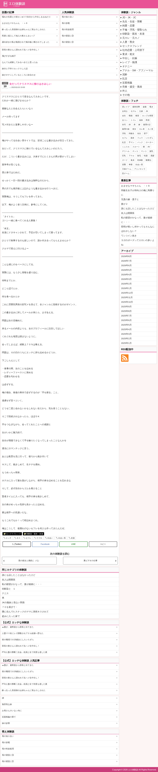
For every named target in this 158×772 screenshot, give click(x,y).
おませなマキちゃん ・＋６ (15, 23)
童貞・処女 (128, 54)
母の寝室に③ (68, 36)
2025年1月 (126, 343)
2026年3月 (126, 279)
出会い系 (62, 538)
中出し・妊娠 (129, 58)
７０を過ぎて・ (10, 607)
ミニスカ (125, 147)
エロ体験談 (133, 770)
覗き (151, 107)
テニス (5, 593)
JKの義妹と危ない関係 (13, 602)
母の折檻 (66, 23)
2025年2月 (126, 338)
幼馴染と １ (8, 589)
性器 (146, 156)
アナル (131, 156)
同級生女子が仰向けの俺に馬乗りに (137, 192)
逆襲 (124, 164)
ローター (149, 142)
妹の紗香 (6, 723)
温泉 (141, 120)
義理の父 (147, 124)
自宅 (124, 124)
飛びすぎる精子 (9, 56)
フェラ (140, 138)
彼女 (134, 129)
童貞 (132, 160)
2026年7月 (126, 261)
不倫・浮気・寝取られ (134, 29)
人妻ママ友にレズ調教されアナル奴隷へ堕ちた (22, 633)
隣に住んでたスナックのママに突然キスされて (25, 611)
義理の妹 (125, 129)
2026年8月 (126, 256)
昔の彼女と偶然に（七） (29, 561)
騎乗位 (148, 160)
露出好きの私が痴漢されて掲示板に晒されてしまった (25, 42)
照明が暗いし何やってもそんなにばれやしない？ (137, 228)
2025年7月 (126, 315)
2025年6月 (126, 320)
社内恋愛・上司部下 (133, 50)
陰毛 (139, 156)
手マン (131, 142)
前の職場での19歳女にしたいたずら (18, 640)
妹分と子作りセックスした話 (15, 69)
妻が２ (124, 204)
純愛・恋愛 (128, 25)
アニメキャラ (139, 169)
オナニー (127, 66)
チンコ (135, 151)
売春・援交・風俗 (132, 86)
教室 (137, 116)
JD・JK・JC (129, 17)
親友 (132, 138)
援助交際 (136, 107)
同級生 (131, 133)
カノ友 (150, 129)
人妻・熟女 (128, 41)
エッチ (8, 538)
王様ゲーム (126, 169)
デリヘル (125, 151)
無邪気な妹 (7, 704)
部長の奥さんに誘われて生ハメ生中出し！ (21, 50)
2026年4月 (126, 274)
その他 (126, 94)
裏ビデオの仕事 (90, 561)
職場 (130, 116)
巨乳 (124, 156)
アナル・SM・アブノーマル (137, 70)
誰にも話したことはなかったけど (18, 575)
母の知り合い (68, 17)
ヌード (125, 160)
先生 (139, 133)
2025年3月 (126, 334)
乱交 (124, 78)
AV (149, 147)
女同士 (125, 111)
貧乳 (151, 151)
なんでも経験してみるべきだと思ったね (20, 62)
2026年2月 (126, 283)
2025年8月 (126, 311)
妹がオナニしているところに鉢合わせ (19, 75)
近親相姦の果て (9, 717)
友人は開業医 (8, 579)
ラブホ (39, 538)
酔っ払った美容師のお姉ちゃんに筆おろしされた (23, 29)
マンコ (144, 151)
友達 (73, 538)
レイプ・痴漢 (129, 62)
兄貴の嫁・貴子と (130, 199)
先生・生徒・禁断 (132, 21)
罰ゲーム (125, 173)
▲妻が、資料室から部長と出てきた (18, 627)
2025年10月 (127, 302)
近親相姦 (127, 82)
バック (140, 142)
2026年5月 (126, 270)
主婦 (141, 111)
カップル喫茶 (147, 116)
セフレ (28, 538)
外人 (124, 90)
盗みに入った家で (11, 616)
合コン (125, 120)
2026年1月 (126, 288)
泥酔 (124, 74)
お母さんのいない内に (12, 711)
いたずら (149, 138)
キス (18, 538)
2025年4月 (126, 329)
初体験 (140, 160)
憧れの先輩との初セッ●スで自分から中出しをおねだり (26, 17)
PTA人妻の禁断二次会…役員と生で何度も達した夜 (24, 652)
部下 (146, 133)
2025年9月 (126, 306)
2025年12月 (127, 293)
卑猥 (130, 164)
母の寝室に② (68, 42)
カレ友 (142, 129)
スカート (136, 147)
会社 (124, 116)
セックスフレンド (13, 534)
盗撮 (145, 107)
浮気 (124, 133)
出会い (50, 538)
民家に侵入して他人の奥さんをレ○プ (18, 36)
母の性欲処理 (68, 29)
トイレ (133, 120)
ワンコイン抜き (129, 235)
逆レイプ (125, 107)
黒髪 (152, 156)
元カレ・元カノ (131, 37)
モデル (133, 111)
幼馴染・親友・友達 (34, 534)
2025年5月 (126, 325)
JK (147, 111)
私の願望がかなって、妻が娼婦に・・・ (22, 584)
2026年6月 (126, 265)
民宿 (147, 120)
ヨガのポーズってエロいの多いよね (137, 242)
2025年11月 (127, 297)
